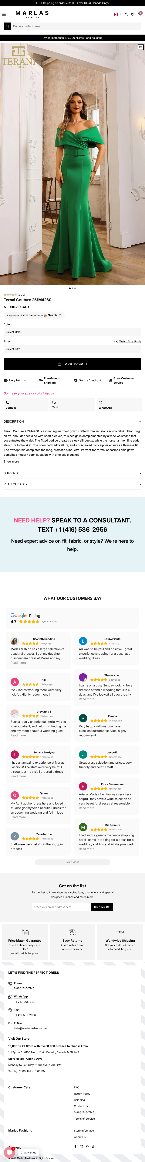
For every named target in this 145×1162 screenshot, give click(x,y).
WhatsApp (21, 996)
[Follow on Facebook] (75, 1147)
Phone (18, 983)
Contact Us (81, 1106)
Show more (11, 461)
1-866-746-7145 (84, 1112)
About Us (80, 1137)
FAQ (76, 1087)
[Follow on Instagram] (81, 1147)
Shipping (79, 1099)
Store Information (84, 1130)
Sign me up (102, 907)
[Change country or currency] (117, 14)
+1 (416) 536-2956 (81, 529)
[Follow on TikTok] (93, 1147)
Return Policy (82, 1093)
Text (16, 1009)
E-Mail (18, 1023)
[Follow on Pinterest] (87, 1147)
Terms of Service (84, 1118)
